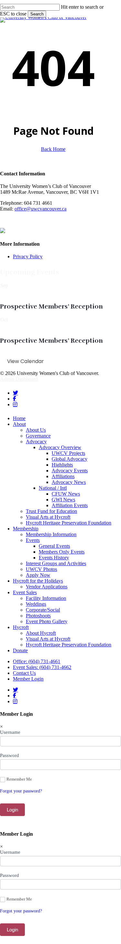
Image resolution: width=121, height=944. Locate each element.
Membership (25, 528)
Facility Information (46, 598)
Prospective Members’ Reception (51, 306)
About (19, 424)
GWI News (63, 499)
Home (19, 418)
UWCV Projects (68, 453)
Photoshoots (38, 615)
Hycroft (21, 627)
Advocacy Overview (60, 447)
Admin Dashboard (19, 379)
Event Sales (25, 592)
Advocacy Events (70, 470)
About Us (36, 430)
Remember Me (19, 779)
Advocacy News (69, 482)
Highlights (62, 464)
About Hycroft (41, 633)
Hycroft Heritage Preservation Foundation (68, 523)
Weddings (36, 604)
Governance (38, 435)
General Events (54, 546)
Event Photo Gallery (46, 621)
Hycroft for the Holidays (38, 581)
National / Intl (53, 488)
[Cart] (120, 13)
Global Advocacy (69, 459)
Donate (20, 650)
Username (10, 732)
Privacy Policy (28, 256)
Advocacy (36, 441)
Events (33, 540)
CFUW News (66, 494)
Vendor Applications (46, 586)
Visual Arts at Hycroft (48, 517)
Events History (54, 557)
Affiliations (63, 476)
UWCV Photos (41, 569)
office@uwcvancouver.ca (40, 208)
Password (9, 755)
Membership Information (51, 534)
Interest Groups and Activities (56, 563)
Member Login (28, 679)
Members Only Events (62, 552)
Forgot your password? (21, 791)
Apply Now (38, 575)
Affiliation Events (70, 505)
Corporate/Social (43, 610)
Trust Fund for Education (51, 511)
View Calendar (25, 361)
